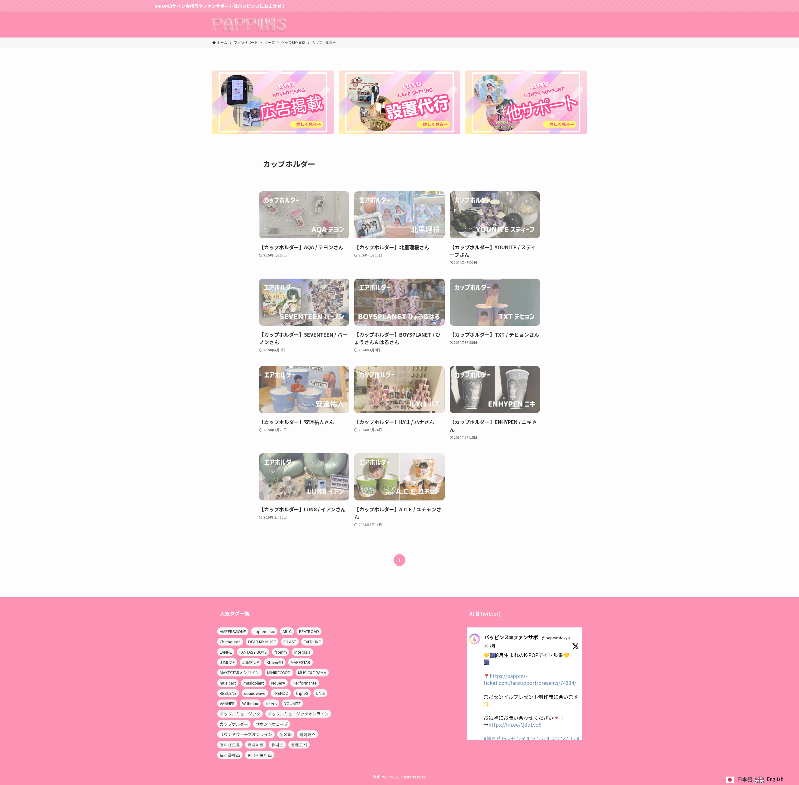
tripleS (302, 693)
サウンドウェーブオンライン (246, 734)
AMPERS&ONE (233, 631)
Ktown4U (275, 662)
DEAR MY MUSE (262, 642)
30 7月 (489, 645)
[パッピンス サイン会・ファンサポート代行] (249, 24)
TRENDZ (280, 693)
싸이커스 (307, 734)
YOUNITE (292, 703)
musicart (228, 683)
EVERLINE (312, 642)
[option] (769, 779)
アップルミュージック (240, 714)
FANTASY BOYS (253, 652)
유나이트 (256, 745)
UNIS (320, 693)
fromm (280, 652)
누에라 (286, 734)
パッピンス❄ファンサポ (511, 637)
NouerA (278, 683)
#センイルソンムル (529, 738)
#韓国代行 (495, 738)
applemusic (264, 631)
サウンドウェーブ (272, 724)
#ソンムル (563, 738)
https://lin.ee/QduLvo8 (515, 724)
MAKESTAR (300, 662)
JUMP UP (250, 662)
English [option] (775, 779)
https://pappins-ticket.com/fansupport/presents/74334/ (529, 679)
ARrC (287, 631)
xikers (271, 703)
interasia (302, 652)
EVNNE (226, 652)
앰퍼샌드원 (230, 745)
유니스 (277, 745)
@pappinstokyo (556, 637)
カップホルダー (234, 724)
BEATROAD (309, 631)
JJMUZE (227, 662)
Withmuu (250, 703)
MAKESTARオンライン (240, 672)
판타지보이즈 (260, 755)
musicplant (253, 683)
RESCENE (228, 693)
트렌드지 (299, 745)
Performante (305, 683)
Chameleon (230, 642)
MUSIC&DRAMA (312, 672)
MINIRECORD (279, 672)
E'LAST (289, 642)
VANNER (227, 703)
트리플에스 (230, 755)
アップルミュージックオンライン (298, 714)
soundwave (255, 693)
